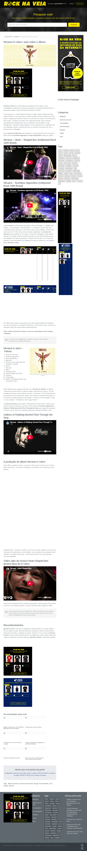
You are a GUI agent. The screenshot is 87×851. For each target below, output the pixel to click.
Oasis (71, 173)
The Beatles (79, 181)
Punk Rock (73, 175)
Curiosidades (16, 36)
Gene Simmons (69, 160)
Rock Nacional (75, 178)
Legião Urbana (76, 170)
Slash (74, 181)
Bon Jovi (74, 155)
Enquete (62, 130)
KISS (75, 168)
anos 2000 (77, 152)
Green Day (77, 160)
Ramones (61, 178)
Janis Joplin (75, 165)
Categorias (71, 3)
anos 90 (22, 783)
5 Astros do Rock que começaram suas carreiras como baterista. (75, 826)
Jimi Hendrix (61, 168)
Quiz (61, 136)
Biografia (63, 116)
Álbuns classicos (13, 783)
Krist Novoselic (44, 783)
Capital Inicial (61, 157)
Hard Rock (75, 163)
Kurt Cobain (61, 170)
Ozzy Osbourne (77, 173)
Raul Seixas (67, 178)
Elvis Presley (61, 160)
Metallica (60, 173)
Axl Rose (61, 155)
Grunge (36, 783)
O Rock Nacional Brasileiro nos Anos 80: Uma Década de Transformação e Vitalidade (74, 812)
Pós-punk (80, 175)
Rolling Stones (62, 181)
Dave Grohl (29, 783)
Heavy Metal (61, 165)
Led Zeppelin (68, 170)
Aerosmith (66, 150)
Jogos (62, 133)
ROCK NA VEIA (8, 36)
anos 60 (77, 150)
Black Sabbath (68, 155)
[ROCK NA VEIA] (25, 3)
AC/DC (60, 150)
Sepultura (69, 181)
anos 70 (60, 152)
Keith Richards (69, 168)
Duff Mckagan (76, 157)
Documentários (64, 126)
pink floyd (67, 175)
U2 (59, 183)
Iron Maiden (68, 165)
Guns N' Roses (67, 163)
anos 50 (71, 150)
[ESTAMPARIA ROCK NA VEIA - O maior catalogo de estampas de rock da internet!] (70, 63)
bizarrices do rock (65, 120)
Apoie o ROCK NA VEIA (60, 3)
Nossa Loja (79, 3)
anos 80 (66, 152)
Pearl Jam (61, 175)
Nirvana (11, 786)
